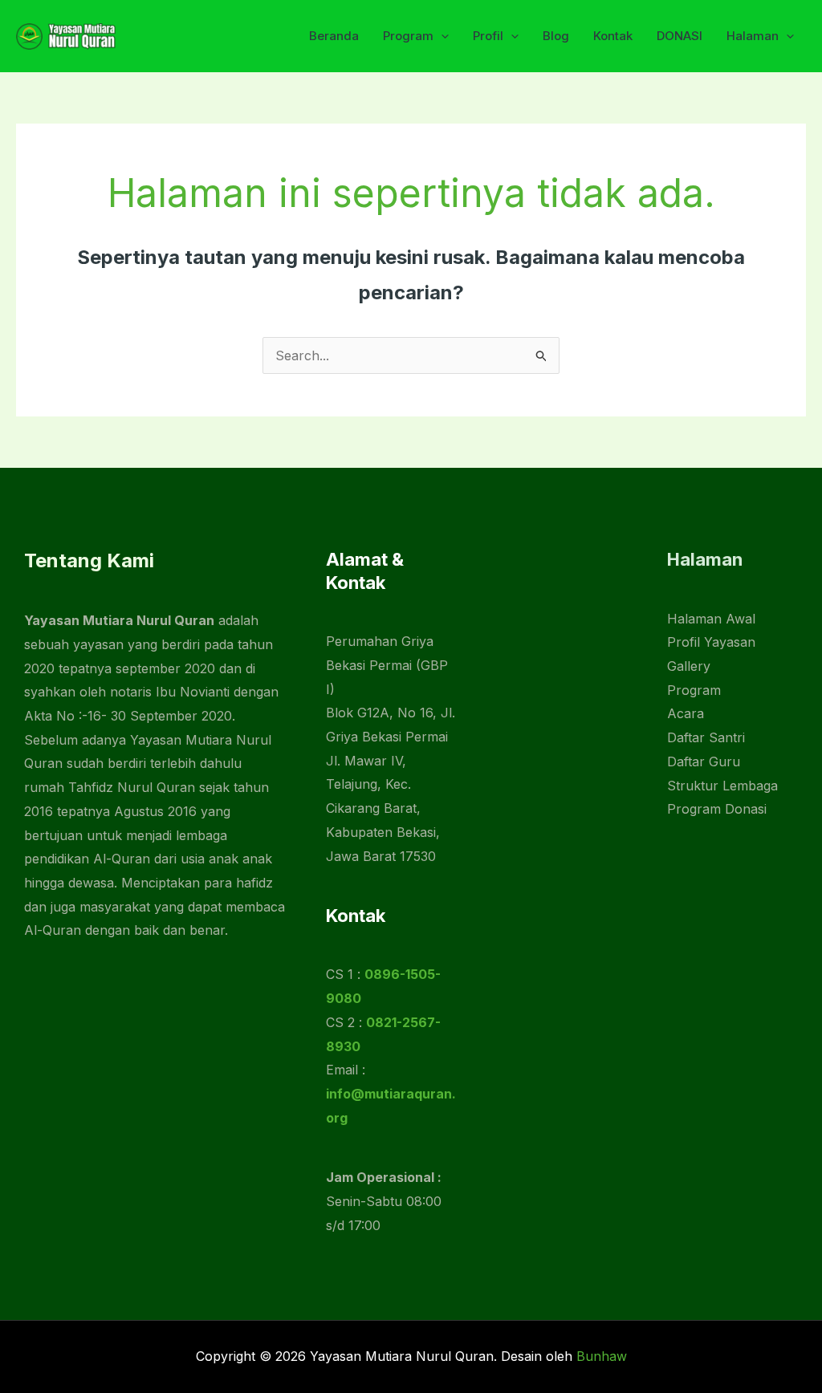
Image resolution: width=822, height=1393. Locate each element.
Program (408, 35)
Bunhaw (601, 1356)
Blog (556, 35)
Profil (488, 35)
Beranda (334, 35)
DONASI (679, 35)
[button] (441, 36)
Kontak (613, 35)
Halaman (752, 35)
